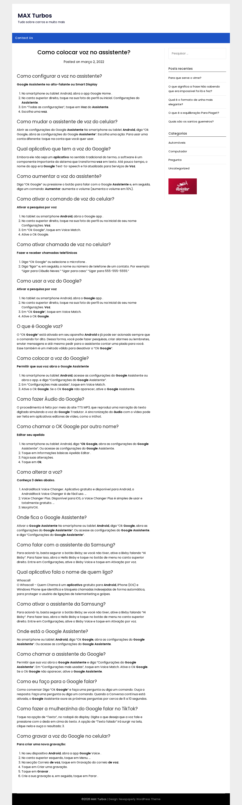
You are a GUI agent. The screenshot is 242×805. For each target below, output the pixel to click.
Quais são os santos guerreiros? (191, 121)
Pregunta (175, 160)
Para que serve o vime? (184, 78)
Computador (177, 151)
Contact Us (24, 38)
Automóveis (176, 143)
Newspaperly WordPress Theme (140, 799)
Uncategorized (178, 168)
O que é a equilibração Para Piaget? (193, 113)
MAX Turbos (35, 16)
